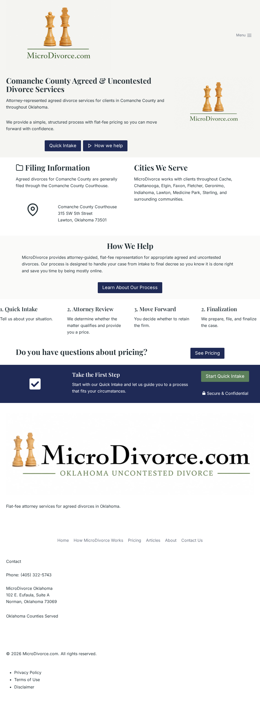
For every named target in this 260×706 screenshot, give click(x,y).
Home (63, 540)
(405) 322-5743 (36, 574)
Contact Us (192, 540)
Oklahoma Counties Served (32, 616)
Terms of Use (27, 679)
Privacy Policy (27, 672)
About (170, 540)
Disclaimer (24, 686)
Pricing (134, 540)
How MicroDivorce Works (98, 540)
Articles (153, 540)
